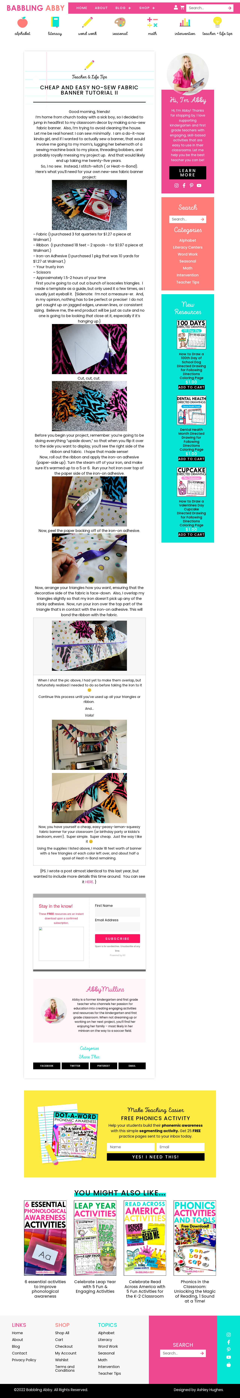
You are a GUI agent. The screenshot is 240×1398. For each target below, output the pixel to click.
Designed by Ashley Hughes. (199, 1389)
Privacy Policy (24, 1360)
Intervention (109, 1366)
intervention (185, 34)
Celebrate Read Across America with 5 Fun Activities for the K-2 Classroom (144, 1289)
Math (102, 1360)
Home (81, 8)
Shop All (62, 1333)
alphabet (22, 34)
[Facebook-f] (184, 185)
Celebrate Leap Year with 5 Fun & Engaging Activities (95, 1286)
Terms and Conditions (65, 1368)
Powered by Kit (117, 955)
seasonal (120, 34)
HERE (88, 881)
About (101, 8)
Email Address (106, 920)
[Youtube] (199, 185)
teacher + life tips (217, 34)
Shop (144, 8)
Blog (121, 8)
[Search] (229, 8)
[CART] (182, 7)
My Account (65, 1353)
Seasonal (106, 1353)
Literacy (105, 1339)
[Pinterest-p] (191, 185)
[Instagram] (176, 185)
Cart (59, 1339)
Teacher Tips (109, 1373)
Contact (19, 1353)
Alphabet (106, 1333)
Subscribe (117, 938)
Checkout (64, 1346)
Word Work (108, 1346)
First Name (104, 906)
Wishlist (61, 1360)
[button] (46, 1066)
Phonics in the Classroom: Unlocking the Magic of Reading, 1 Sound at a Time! (195, 1291)
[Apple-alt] (228, 1364)
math (152, 34)
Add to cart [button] (191, 387)
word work (87, 34)
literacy (55, 34)
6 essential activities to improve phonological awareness (45, 1289)
